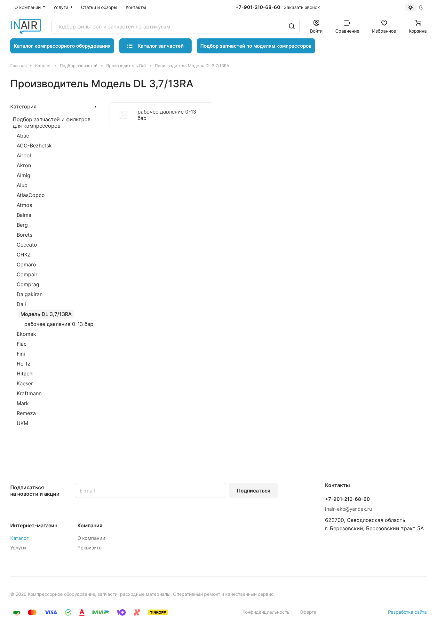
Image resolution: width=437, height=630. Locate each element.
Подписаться (253, 490)
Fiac (22, 344)
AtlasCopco (31, 195)
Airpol (24, 155)
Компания (89, 525)
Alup (22, 185)
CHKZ (24, 254)
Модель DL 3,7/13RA (46, 314)
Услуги (18, 548)
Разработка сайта (407, 612)
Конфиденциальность (266, 612)
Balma (24, 215)
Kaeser (25, 383)
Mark (23, 403)
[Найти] (292, 26)
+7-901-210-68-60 (257, 7)
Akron (24, 165)
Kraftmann (29, 393)
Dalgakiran (30, 294)
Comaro (26, 264)
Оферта (308, 612)
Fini (21, 353)
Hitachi (25, 373)
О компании (91, 538)
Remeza (26, 413)
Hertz (23, 363)
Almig (23, 175)
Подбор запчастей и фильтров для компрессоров (52, 122)
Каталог (19, 538)
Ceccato (27, 244)
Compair (27, 274)
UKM (22, 423)
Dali (21, 304)
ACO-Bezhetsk (34, 145)
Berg (22, 225)
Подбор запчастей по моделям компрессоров (256, 46)
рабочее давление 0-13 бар (58, 324)
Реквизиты (89, 548)
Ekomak (26, 334)
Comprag (28, 284)
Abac (23, 135)
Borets (24, 235)
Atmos (24, 205)
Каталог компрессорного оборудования (62, 46)
